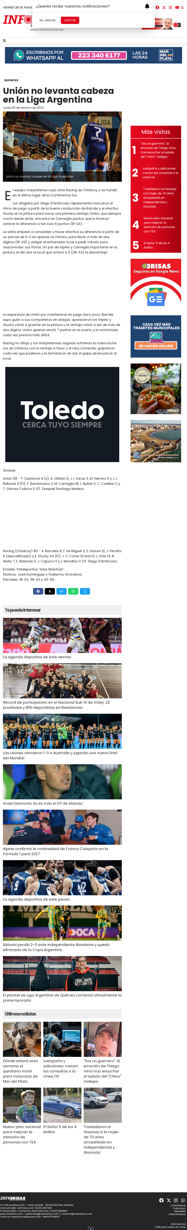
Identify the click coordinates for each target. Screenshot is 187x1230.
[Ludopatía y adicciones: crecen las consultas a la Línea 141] (62, 1039)
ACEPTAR (70, 20)
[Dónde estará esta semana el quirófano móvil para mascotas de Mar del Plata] (22, 1039)
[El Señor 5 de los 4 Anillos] (62, 1105)
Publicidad (179, 1208)
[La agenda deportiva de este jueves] (62, 877)
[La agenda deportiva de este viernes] (62, 635)
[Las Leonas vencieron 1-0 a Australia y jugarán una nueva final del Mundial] (62, 731)
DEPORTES (11, 80)
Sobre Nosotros (177, 1214)
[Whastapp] (183, 1200)
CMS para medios (165, 1227)
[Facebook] (157, 7)
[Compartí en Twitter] (50, 591)
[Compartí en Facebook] (38, 591)
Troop (182, 1227)
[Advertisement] (62, 283)
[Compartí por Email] (61, 591)
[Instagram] (170, 7)
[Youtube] (177, 7)
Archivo (181, 1224)
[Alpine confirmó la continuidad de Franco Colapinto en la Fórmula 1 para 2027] (62, 827)
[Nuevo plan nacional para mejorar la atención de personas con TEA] (22, 1105)
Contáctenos (178, 1205)
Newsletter (180, 1211)
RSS (173, 1224)
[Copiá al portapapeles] (85, 591)
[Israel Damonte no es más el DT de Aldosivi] (62, 781)
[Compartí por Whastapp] (73, 591)
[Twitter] (164, 7)
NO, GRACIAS (48, 20)
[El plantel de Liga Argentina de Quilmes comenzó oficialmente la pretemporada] (62, 973)
